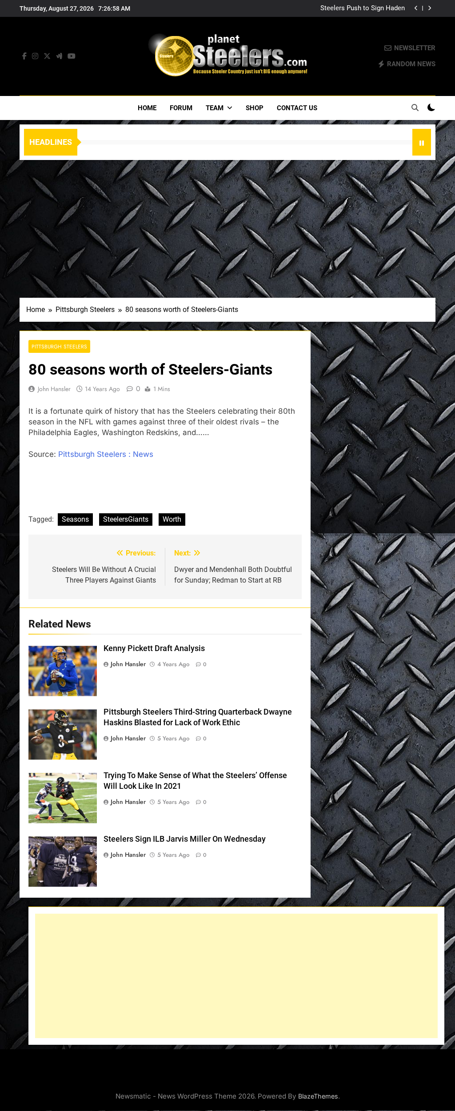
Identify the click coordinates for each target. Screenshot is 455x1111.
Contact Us (297, 108)
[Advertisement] (227, 226)
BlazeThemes (318, 1096)
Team (215, 108)
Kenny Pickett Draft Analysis (154, 648)
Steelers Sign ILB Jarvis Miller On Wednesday (185, 839)
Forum (181, 108)
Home (147, 108)
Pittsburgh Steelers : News (105, 454)
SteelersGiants (125, 519)
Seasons (75, 519)
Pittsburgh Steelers (59, 346)
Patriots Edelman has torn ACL (359, 8)
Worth (172, 519)
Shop (254, 108)
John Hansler (54, 388)
